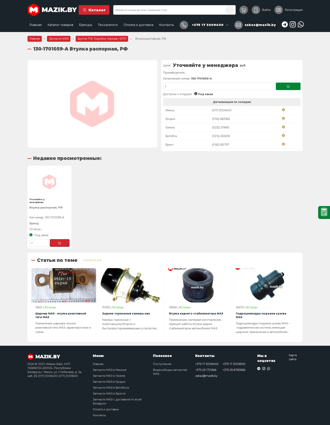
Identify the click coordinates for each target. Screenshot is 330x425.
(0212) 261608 (221, 136)
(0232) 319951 (220, 127)
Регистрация (293, 10)
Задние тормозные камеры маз (126, 313)
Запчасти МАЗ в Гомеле (109, 376)
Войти (266, 10)
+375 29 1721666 (205, 370)
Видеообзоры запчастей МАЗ (170, 372)
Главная (35, 25)
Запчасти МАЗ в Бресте (109, 393)
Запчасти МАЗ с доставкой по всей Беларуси (117, 401)
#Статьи (50, 307)
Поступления (162, 364)
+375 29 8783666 (233, 370)
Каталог (97, 10)
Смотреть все (92, 260)
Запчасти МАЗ (59, 38)
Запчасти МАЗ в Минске (109, 370)
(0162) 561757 (220, 144)
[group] (92, 104)
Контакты (166, 25)
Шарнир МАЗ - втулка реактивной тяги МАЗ (60, 315)
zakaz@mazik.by (206, 376)
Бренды (85, 25)
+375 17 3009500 (233, 364)
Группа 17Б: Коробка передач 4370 (102, 38)
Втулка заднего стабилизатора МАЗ (196, 313)
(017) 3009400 (222, 110)
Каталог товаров (60, 25)
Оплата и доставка (138, 25)
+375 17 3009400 (206, 364)
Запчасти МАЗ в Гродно (109, 381)
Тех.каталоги (108, 25)
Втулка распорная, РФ (46, 207)
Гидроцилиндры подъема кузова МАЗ (261, 315)
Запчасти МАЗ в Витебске (111, 387)
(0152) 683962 (221, 119)
